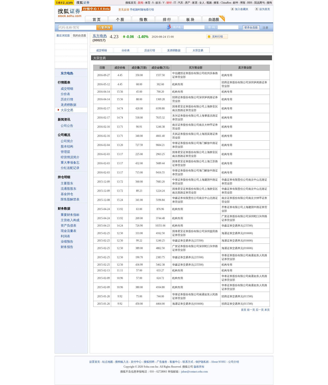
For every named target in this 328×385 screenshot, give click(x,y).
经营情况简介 (70, 157)
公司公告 (67, 125)
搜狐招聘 (149, 361)
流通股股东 (68, 188)
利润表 (65, 236)
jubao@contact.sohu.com (194, 371)
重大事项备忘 (70, 162)
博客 (242, 2)
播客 (216, 2)
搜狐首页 (130, 2)
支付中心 (136, 361)
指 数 (143, 19)
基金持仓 (67, 194)
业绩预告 (67, 241)
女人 (202, 2)
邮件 (235, 2)
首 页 (97, 19)
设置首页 (94, 361)
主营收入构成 (70, 220)
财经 (169, 2)
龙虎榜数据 (68, 104)
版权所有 (199, 366)
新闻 (140, 2)
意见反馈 (123, 9)
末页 (267, 309)
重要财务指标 (70, 214)
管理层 (65, 152)
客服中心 (175, 361)
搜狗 (269, 2)
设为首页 (264, 9)
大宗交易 (67, 110)
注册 (265, 27)
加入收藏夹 (241, 9)
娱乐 (158, 2)
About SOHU (218, 361)
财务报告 (67, 247)
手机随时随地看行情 (142, 9)
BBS (249, 2)
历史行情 (67, 99)
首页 (243, 309)
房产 (187, 2)
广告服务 (162, 361)
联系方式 (188, 361)
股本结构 (67, 146)
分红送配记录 (70, 168)
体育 (147, 2)
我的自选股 (79, 35)
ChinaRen (226, 2)
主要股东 (67, 183)
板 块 (190, 19)
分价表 (65, 94)
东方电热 (100, 36)
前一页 (251, 309)
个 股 (120, 19)
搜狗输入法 (122, 361)
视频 (209, 2)
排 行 (167, 19)
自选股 (213, 19)
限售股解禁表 (70, 199)
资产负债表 (68, 225)
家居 (194, 2)
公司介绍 (233, 361)
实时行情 (217, 36)
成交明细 (67, 88)
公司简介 (67, 141)
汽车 (180, 2)
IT (175, 2)
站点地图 (107, 361)
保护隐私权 (202, 361)
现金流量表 (68, 231)
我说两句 (259, 2)
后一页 (260, 309)
